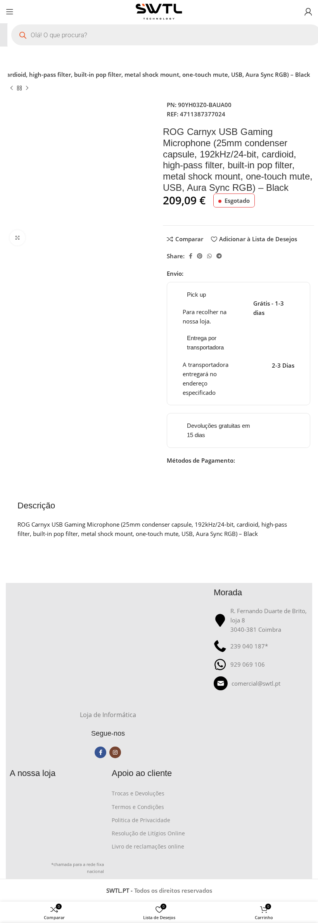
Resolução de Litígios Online (148, 833)
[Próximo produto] (27, 88)
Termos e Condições (138, 807)
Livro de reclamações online (148, 846)
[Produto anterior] (12, 88)
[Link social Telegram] (219, 256)
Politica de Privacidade (141, 820)
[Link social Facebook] (191, 256)
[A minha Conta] (308, 11)
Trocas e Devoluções (138, 793)
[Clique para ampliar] (17, 237)
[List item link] (261, 683)
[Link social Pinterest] (200, 256)
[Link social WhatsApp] (209, 256)
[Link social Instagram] (115, 752)
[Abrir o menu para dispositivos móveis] (9, 11)
